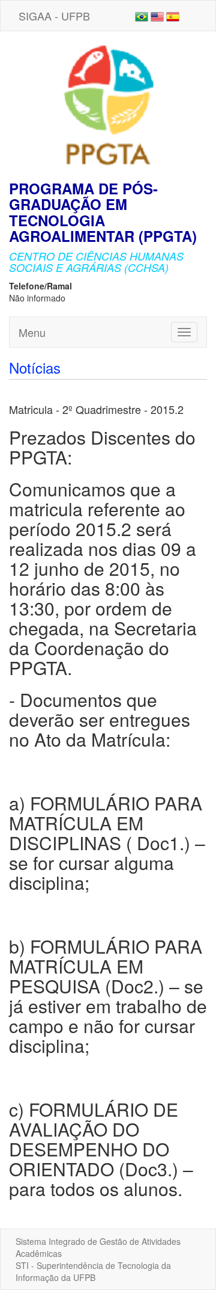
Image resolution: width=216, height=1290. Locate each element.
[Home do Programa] (108, 105)
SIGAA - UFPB (54, 15)
